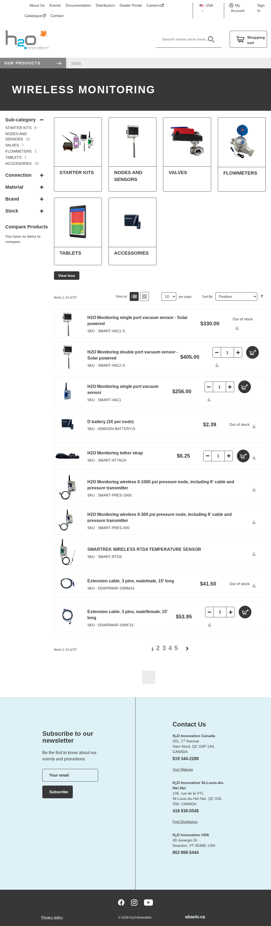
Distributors (105, 5)
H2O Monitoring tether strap (115, 453)
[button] (208, 8)
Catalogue (33, 16)
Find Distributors (185, 822)
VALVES (14, 145)
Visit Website (183, 770)
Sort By (207, 297)
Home (76, 63)
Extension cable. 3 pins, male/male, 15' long (130, 581)
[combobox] (191, 39)
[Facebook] (121, 902)
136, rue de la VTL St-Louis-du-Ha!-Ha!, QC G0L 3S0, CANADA (197, 798)
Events (55, 5)
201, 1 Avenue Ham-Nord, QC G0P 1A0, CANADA (194, 746)
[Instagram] (134, 902)
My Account (237, 8)
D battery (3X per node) (110, 421)
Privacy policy (52, 917)
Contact (57, 16)
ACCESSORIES (22, 163)
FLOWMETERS (21, 151)
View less (66, 275)
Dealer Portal (131, 5)
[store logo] (27, 39)
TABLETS (15, 157)
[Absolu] (191, 916)
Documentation (78, 5)
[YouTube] (148, 902)
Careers (153, 5)
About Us (37, 5)
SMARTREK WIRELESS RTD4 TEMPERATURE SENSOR (144, 549)
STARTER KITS (21, 128)
